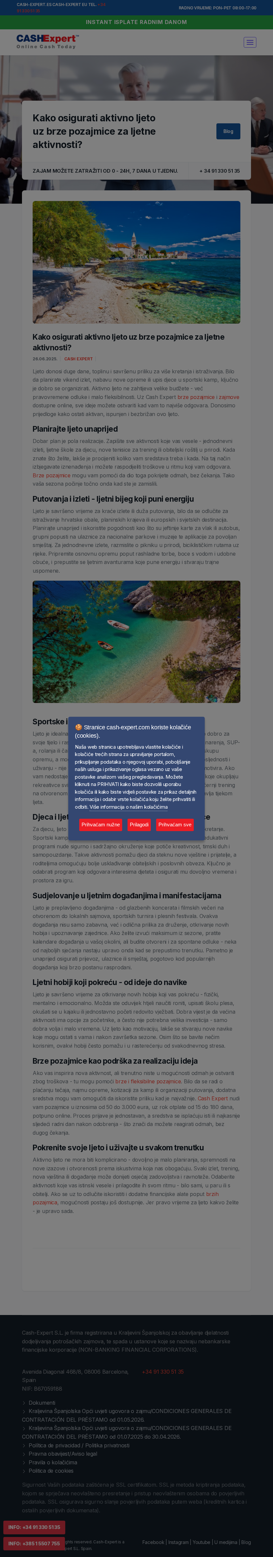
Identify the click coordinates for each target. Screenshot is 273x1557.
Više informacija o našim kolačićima (128, 807)
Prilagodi (139, 825)
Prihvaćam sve (174, 825)
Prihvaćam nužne (101, 825)
